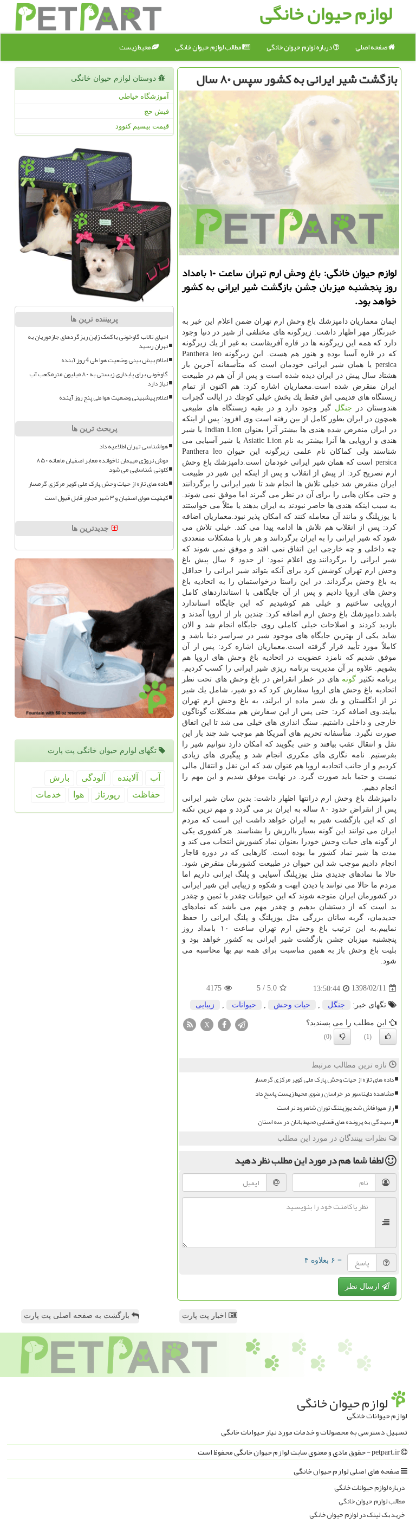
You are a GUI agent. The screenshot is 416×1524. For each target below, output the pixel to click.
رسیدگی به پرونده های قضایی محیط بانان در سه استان (326, 1122)
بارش (59, 777)
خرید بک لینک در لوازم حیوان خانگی (357, 1515)
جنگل (343, 408)
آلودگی (93, 777)
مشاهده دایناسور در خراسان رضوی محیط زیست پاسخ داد (324, 1094)
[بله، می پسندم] (387, 1036)
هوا (78, 794)
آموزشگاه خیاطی (144, 96)
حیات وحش (292, 1005)
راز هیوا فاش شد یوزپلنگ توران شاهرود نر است (335, 1108)
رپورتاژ (108, 794)
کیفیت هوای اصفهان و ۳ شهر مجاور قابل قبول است (106, 498)
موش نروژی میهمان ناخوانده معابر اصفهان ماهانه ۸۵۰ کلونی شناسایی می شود (102, 465)
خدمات (48, 794)
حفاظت (146, 794)
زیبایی (205, 1005)
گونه (349, 679)
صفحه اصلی (371, 47)
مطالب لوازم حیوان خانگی (208, 47)
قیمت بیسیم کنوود (142, 126)
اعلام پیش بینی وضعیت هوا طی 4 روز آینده (114, 360)
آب (155, 777)
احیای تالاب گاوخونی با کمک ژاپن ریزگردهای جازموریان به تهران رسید (98, 341)
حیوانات (244, 1005)
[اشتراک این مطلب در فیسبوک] (224, 1024)
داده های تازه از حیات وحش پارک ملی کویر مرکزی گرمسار (324, 1079)
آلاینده (128, 777)
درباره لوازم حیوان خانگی (299, 47)
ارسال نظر (363, 1286)
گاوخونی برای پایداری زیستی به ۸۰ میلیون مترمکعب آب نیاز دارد (98, 379)
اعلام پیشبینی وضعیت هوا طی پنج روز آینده (113, 397)
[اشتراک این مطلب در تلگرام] (241, 1024)
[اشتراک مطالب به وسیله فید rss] (189, 1024)
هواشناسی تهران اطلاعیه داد (133, 446)
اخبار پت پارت (205, 1315)
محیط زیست (135, 47)
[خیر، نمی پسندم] (342, 1036)
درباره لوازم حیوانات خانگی (369, 1488)
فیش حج (156, 111)
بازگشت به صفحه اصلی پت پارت (78, 1315)
